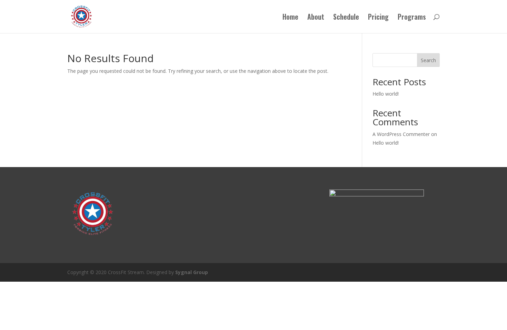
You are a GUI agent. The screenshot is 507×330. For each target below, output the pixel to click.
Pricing (378, 18)
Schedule (346, 18)
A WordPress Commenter (401, 134)
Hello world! (385, 93)
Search (428, 60)
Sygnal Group (191, 272)
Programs (412, 18)
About (315, 18)
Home (290, 18)
